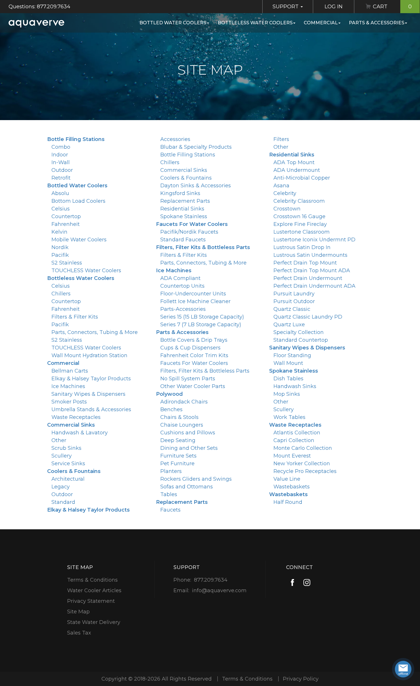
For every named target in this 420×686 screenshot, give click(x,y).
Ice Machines (68, 386)
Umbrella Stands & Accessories (91, 409)
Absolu (60, 193)
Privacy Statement (91, 601)
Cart (392, 6)
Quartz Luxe (289, 324)
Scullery (61, 456)
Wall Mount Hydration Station (89, 355)
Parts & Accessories (376, 22)
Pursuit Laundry (294, 294)
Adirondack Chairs (184, 402)
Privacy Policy (301, 679)
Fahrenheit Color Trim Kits (194, 355)
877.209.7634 (210, 580)
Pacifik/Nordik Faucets (189, 232)
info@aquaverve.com (219, 590)
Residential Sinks (182, 209)
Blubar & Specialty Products (196, 147)
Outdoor (62, 170)
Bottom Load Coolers (78, 201)
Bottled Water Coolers (172, 22)
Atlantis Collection (296, 433)
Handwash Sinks (294, 386)
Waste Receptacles (76, 417)
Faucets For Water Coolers (192, 224)
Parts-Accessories (183, 309)
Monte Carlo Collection (302, 448)
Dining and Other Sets (189, 448)
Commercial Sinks (71, 425)
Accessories (175, 139)
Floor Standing (292, 355)
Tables (168, 494)
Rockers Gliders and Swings (196, 479)
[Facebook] (292, 582)
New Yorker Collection (301, 463)
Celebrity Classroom (299, 201)
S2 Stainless (66, 263)
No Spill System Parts (187, 378)
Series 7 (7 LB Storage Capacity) (200, 324)
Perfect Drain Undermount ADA (314, 286)
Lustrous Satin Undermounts (310, 255)
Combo (60, 147)
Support (286, 6)
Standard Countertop (300, 340)
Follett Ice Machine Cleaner (195, 301)
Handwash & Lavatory (79, 433)
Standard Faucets (183, 239)
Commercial (321, 22)
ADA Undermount (296, 170)
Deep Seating (177, 440)
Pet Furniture (177, 463)
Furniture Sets (178, 456)
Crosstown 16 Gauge (299, 216)
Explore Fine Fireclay (300, 224)
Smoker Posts (69, 402)
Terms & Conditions (92, 580)
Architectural (68, 479)
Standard (63, 502)
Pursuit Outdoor (294, 301)
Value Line (286, 479)
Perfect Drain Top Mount (305, 263)
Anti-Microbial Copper (301, 178)
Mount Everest (292, 456)
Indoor (59, 155)
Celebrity (284, 193)
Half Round (287, 502)
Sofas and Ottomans (186, 487)
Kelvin (59, 232)
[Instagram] (306, 582)
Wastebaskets (291, 487)
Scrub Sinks (66, 448)
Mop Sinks (286, 394)
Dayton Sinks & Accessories (195, 185)
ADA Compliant (180, 278)
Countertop (66, 216)
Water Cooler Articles (94, 590)
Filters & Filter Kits (74, 317)
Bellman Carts (69, 371)
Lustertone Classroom (301, 232)
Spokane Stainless (183, 216)
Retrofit (61, 178)
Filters (281, 139)
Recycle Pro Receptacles (305, 471)
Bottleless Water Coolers (255, 22)
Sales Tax (79, 633)
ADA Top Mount (294, 162)
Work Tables (289, 417)
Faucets (170, 510)
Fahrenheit (65, 224)
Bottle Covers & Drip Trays (193, 340)
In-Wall (60, 162)
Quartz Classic (291, 309)
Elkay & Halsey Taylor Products (91, 378)
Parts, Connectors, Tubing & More (94, 332)
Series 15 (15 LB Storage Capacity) (202, 317)
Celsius (60, 209)
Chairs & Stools (179, 417)
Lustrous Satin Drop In (302, 247)
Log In (334, 6)
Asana (281, 185)
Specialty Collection (298, 332)
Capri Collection (293, 440)
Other (58, 440)
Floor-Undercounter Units (193, 294)
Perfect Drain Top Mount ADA (311, 270)
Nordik (60, 247)
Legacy (60, 487)
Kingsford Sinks (180, 193)
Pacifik (60, 255)
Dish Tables (288, 378)
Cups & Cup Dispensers (190, 348)
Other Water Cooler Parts (192, 386)
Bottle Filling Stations (76, 139)
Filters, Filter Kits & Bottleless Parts (203, 247)
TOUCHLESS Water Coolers (86, 270)
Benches (171, 409)
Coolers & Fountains (74, 471)
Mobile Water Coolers (79, 239)
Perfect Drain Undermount (307, 278)
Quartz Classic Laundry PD (307, 317)
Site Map (78, 612)
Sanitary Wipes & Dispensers (88, 394)
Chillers (61, 294)
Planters (171, 471)
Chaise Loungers (181, 425)
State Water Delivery (93, 622)
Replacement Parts (185, 201)
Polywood (169, 394)
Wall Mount (288, 363)
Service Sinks (68, 463)
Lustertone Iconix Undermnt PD (314, 239)
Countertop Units (182, 286)
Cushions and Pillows (187, 433)
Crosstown (287, 209)
